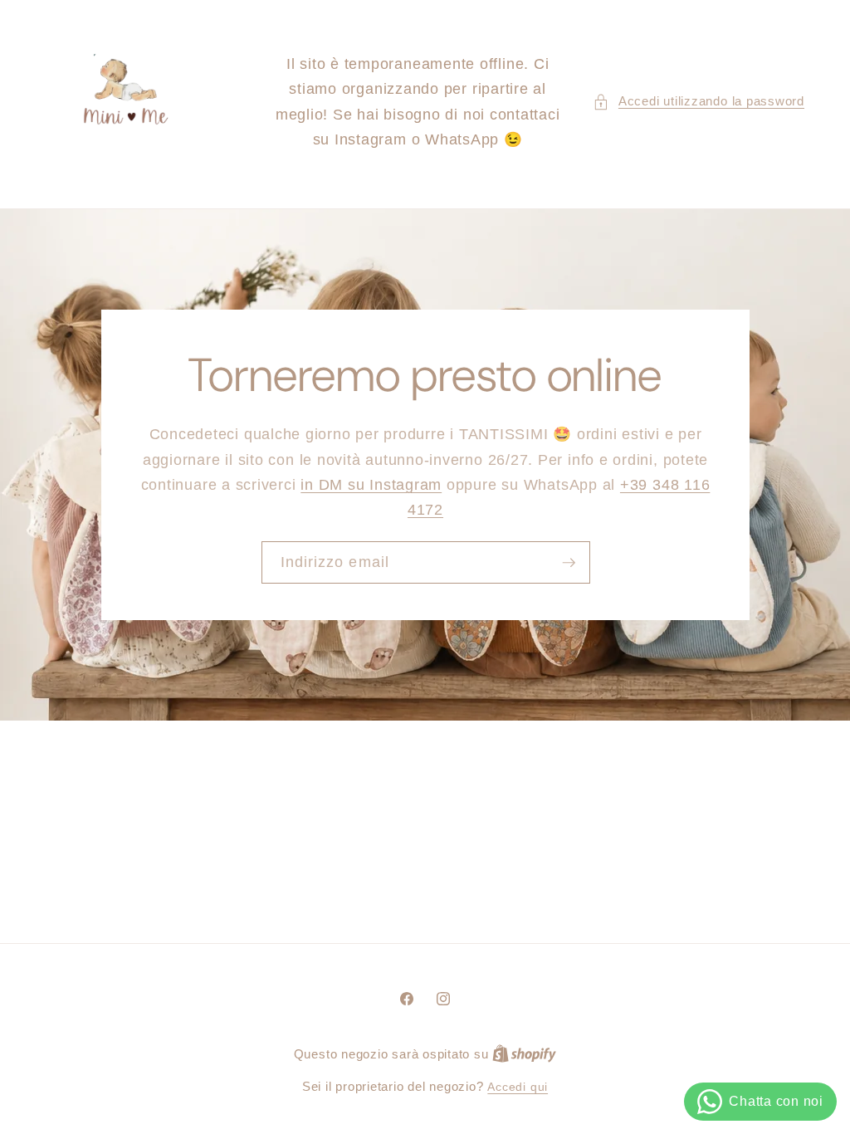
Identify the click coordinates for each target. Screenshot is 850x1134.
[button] (698, 101)
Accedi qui (517, 1086)
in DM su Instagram (371, 485)
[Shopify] (524, 1054)
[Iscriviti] (569, 562)
